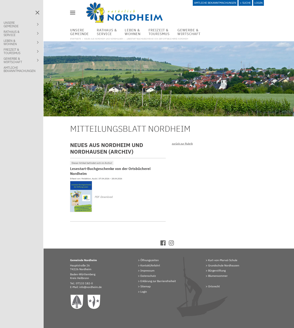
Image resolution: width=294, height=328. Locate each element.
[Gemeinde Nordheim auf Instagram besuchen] (173, 244)
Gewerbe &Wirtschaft (188, 32)
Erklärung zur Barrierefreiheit (158, 281)
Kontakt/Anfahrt (150, 265)
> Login (142, 291)
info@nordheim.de (90, 287)
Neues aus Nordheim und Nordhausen (103, 39)
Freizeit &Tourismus (159, 32)
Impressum (147, 270)
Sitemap (145, 286)
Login (259, 2)
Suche (246, 2)
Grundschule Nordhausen (223, 265)
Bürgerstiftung (217, 270)
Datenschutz (148, 275)
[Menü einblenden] (72, 12)
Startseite (75, 39)
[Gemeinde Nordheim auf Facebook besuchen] (164, 244)
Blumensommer (218, 275)
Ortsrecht (214, 286)
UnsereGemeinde (79, 32)
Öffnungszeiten (149, 260)
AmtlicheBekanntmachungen (20, 69)
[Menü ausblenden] (37, 12)
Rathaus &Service (107, 32)
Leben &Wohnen (133, 32)
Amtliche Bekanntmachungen (215, 2)
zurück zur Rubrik (182, 143)
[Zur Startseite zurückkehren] (124, 4)
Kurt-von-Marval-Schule (222, 260)
